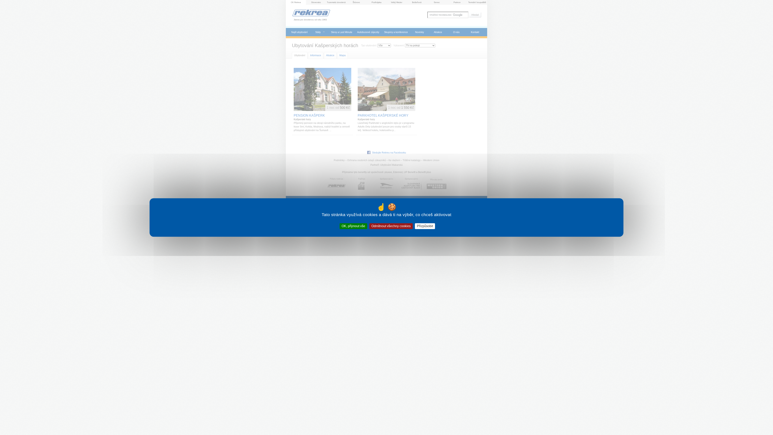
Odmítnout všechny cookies (391, 226)
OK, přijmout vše (353, 226)
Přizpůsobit (425, 226)
